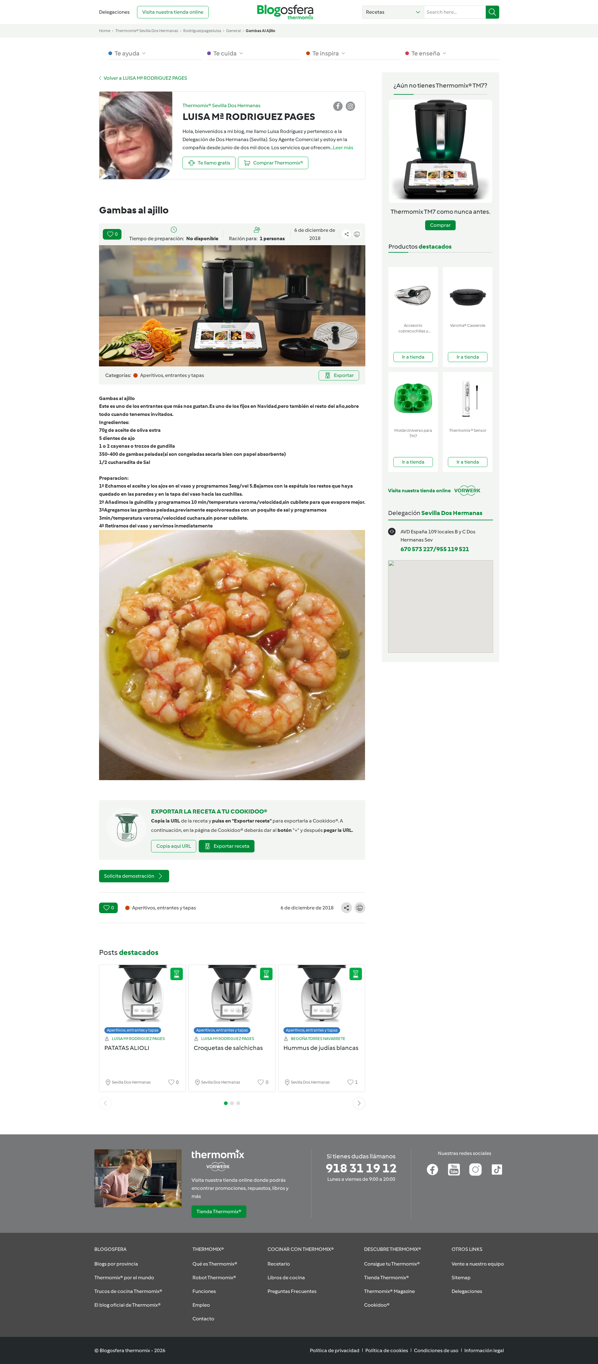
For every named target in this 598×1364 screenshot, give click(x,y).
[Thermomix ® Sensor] (467, 398)
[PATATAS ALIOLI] (142, 1001)
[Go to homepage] (285, 12)
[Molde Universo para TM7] (413, 398)
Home (104, 30)
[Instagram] (475, 1169)
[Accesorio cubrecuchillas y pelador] (413, 293)
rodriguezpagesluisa (202, 30)
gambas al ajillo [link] (260, 30)
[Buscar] (492, 12)
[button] (393, 12)
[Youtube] (454, 1169)
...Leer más (341, 147)
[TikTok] (497, 1169)
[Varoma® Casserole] (467, 293)
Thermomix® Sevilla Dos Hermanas (146, 30)
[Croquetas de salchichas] (232, 1001)
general (233, 30)
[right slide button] (359, 1103)
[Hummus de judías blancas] (321, 1001)
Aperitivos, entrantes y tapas (133, 1030)
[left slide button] (105, 1103)
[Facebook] (432, 1169)
